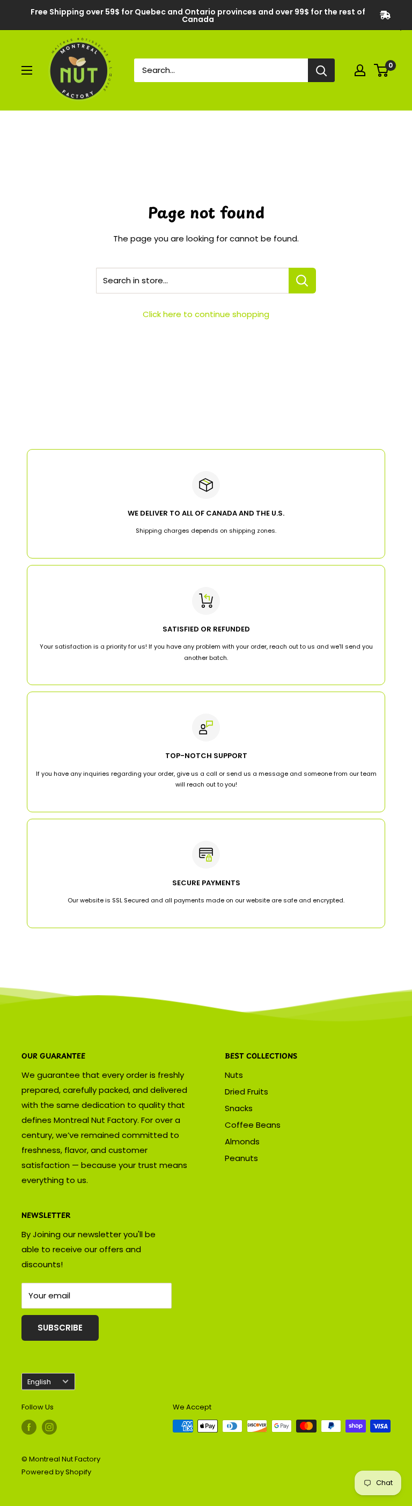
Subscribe (60, 1327)
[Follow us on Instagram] (49, 1427)
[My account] (360, 70)
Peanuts (241, 1158)
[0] (381, 70)
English (39, 1381)
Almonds (242, 1141)
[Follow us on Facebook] (28, 1427)
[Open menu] (26, 70)
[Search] (321, 70)
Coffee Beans (253, 1124)
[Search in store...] (302, 280)
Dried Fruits (246, 1091)
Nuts (234, 1075)
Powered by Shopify (56, 1472)
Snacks (239, 1108)
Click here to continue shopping (206, 314)
